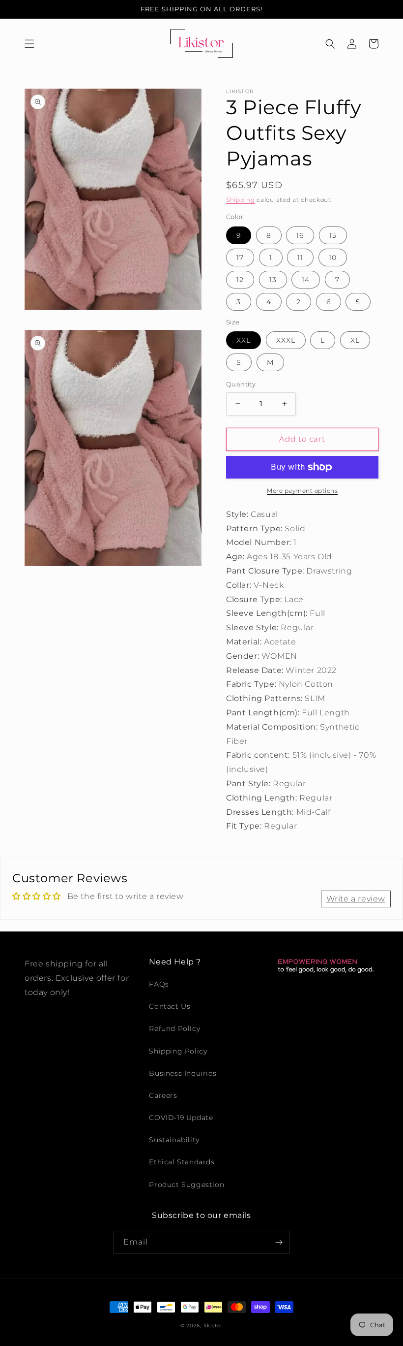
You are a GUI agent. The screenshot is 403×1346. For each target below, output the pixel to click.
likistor (213, 1325)
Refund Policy (174, 1028)
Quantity (241, 384)
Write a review (355, 898)
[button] (29, 44)
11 (300, 257)
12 (240, 279)
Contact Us (169, 1006)
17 (240, 257)
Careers (163, 1095)
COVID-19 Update (181, 1117)
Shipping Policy (178, 1051)
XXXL (285, 340)
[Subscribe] (278, 1242)
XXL (243, 340)
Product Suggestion (186, 1184)
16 (300, 235)
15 (333, 235)
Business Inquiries (182, 1073)
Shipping (240, 199)
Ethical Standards (181, 1161)
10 (333, 257)
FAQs (159, 984)
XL (355, 340)
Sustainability (174, 1139)
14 (306, 279)
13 (273, 279)
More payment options (302, 490)
